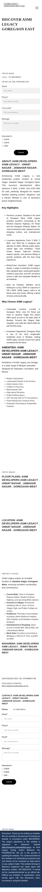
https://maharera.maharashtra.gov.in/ (15, 686)
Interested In (7, 136)
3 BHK (6, 143)
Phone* (5, 97)
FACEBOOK (31, 885)
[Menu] (36, 8)
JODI (5, 146)
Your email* (6, 108)
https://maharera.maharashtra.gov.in (16, 847)
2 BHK (6, 139)
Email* (4, 737)
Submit (21, 152)
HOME (4, 885)
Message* (6, 748)
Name (4, 86)
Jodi (5, 775)
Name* (5, 714)
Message (5, 119)
